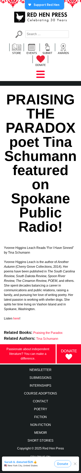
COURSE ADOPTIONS (40, 393)
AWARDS (63, 53)
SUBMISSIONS (40, 377)
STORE (16, 53)
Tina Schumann (47, 338)
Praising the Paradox (48, 332)
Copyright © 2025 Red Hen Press (40, 448)
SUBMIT (47, 53)
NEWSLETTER (40, 370)
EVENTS (32, 53)
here (16, 318)
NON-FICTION (40, 424)
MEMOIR (40, 432)
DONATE (40, 65)
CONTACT (40, 401)
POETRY (40, 409)
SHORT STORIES (40, 440)
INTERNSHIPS (40, 385)
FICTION (40, 417)
